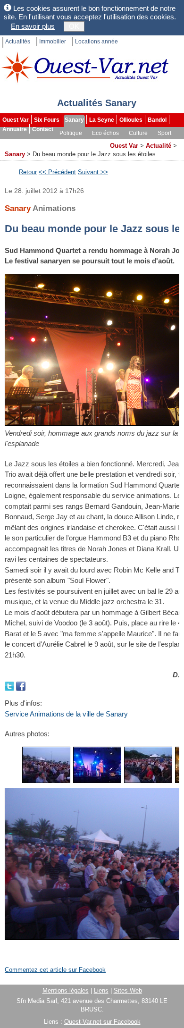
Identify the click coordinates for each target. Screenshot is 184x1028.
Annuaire (14, 129)
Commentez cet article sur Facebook (55, 969)
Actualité (158, 145)
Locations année (96, 41)
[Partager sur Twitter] (10, 686)
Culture (138, 133)
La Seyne (101, 120)
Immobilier (52, 41)
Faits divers (18, 142)
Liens (101, 990)
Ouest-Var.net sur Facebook (102, 1021)
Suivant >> (93, 172)
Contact (42, 129)
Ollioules (130, 120)
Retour (28, 172)
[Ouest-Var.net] (85, 67)
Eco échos (105, 133)
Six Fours (46, 120)
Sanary (74, 120)
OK (74, 26)
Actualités (17, 41)
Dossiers (92, 142)
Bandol (157, 120)
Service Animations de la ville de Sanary (66, 714)
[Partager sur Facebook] (20, 686)
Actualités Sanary (96, 103)
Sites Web (128, 990)
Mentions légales (65, 990)
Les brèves (57, 142)
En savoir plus (33, 26)
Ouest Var (15, 120)
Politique (70, 133)
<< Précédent (57, 172)
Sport (164, 133)
